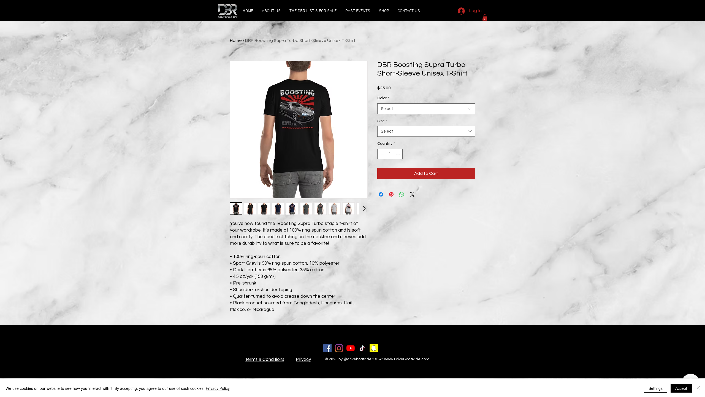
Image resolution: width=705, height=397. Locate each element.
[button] (358, 11)
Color (383, 98)
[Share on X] (412, 194)
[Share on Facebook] (381, 194)
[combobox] (426, 108)
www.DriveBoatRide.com (406, 359)
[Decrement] (381, 154)
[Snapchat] (374, 348)
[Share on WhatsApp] (401, 194)
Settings (656, 388)
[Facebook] (327, 348)
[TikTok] (362, 348)
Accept (681, 388)
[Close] (698, 388)
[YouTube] (350, 348)
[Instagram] (339, 348)
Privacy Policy (218, 388)
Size (382, 121)
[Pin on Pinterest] (391, 194)
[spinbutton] (390, 154)
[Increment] (398, 154)
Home (236, 40)
